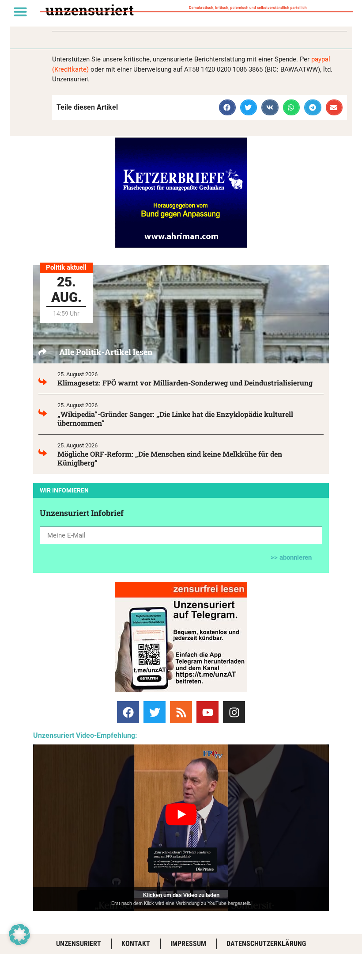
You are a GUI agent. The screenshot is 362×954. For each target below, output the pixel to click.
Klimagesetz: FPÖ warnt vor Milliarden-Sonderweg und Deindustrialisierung (185, 382)
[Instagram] (234, 712)
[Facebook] (128, 712)
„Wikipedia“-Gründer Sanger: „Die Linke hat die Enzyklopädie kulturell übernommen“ (175, 418)
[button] (20, 11)
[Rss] (181, 712)
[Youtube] (207, 712)
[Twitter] (154, 712)
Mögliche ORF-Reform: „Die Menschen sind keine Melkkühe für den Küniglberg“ (169, 458)
